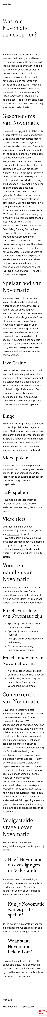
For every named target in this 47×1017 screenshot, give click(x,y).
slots (25, 187)
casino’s (15, 73)
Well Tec (7, 4)
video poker (30, 465)
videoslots (13, 534)
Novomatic (13, 65)
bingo (13, 427)
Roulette (7, 511)
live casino (12, 370)
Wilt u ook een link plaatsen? (18, 1006)
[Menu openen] (42, 4)
